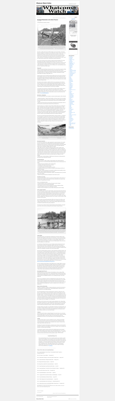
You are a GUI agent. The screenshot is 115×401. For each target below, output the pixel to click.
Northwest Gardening (71, 104)
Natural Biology (71, 102)
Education (70, 78)
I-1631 (70, 90)
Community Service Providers (72, 70)
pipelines (70, 106)
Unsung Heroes (71, 120)
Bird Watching (71, 65)
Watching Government (71, 59)
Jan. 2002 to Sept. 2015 (71, 127)
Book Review (70, 66)
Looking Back (70, 97)
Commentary (70, 69)
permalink (42, 390)
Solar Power (70, 115)
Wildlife (70, 125)
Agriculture (70, 60)
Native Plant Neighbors (71, 101)
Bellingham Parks (71, 63)
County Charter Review (71, 73)
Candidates (70, 67)
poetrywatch (70, 107)
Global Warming (71, 85)
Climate (70, 68)
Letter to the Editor (71, 96)
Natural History (71, 103)
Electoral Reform (71, 81)
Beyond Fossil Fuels (71, 64)
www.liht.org (50, 345)
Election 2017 (70, 79)
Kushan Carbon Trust (71, 93)
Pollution (70, 108)
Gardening (70, 84)
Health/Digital (70, 87)
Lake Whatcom (71, 94)
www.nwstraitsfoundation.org (44, 92)
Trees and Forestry (71, 118)
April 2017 (73, 19)
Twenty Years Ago (71, 119)
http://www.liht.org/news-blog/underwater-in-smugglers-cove (45, 261)
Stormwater (70, 116)
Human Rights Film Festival (72, 89)
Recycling (70, 111)
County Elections (71, 74)
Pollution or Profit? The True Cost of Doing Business (59, 393)
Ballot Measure (71, 61)
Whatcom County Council (72, 123)
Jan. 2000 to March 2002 (71, 128)
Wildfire (70, 124)
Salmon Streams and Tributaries (72, 114)
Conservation (70, 71)
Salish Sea (70, 113)
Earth (70, 76)
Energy (70, 82)
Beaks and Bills (71, 57)
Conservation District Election (72, 72)
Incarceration (70, 91)
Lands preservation (71, 95)
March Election (71, 99)
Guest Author (70, 86)
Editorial (70, 77)
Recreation (70, 110)
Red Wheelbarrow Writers (72, 112)
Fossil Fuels (70, 83)
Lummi (70, 98)
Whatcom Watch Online (43, 3)
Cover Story (70, 56)
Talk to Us (70, 117)
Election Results (71, 80)
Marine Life (70, 100)
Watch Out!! (70, 121)
